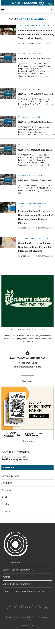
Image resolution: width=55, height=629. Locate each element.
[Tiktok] (34, 607)
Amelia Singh (32, 134)
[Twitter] (15, 607)
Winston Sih (26, 63)
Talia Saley (39, 104)
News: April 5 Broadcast (34, 58)
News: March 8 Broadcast (35, 150)
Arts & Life (6, 482)
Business (6, 490)
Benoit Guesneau (33, 71)
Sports (4, 497)
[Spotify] (46, 607)
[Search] (52, 9)
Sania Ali (28, 104)
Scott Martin (38, 157)
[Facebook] (9, 607)
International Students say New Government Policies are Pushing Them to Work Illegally (36, 34)
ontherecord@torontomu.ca (27, 366)
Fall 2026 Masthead (12, 562)
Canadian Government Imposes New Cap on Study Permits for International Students (35, 247)
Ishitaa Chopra (37, 185)
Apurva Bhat (33, 129)
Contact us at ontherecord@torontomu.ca (23, 591)
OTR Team (36, 63)
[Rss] (40, 607)
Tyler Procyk (30, 73)
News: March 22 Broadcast (35, 94)
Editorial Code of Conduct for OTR (19, 569)
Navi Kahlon (29, 68)
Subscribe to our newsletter (17, 583)
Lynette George (27, 43)
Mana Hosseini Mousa (33, 66)
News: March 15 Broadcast (35, 122)
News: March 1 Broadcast (34, 180)
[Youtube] (27, 607)
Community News (10, 475)
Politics (5, 504)
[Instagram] (21, 607)
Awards (6, 576)
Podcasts (5, 511)
